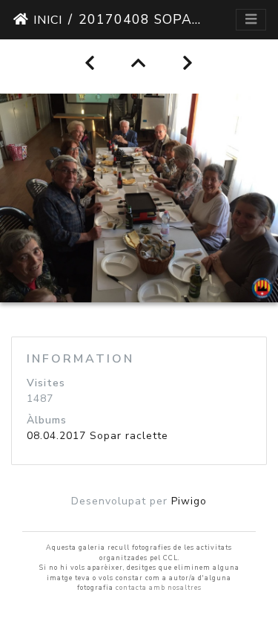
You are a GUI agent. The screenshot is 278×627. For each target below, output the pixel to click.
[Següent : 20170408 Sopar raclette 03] (188, 63)
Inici (47, 20)
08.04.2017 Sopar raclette (97, 436)
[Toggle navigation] (251, 19)
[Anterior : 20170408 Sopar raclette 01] (90, 63)
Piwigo (189, 501)
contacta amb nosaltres (159, 587)
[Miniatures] (139, 63)
